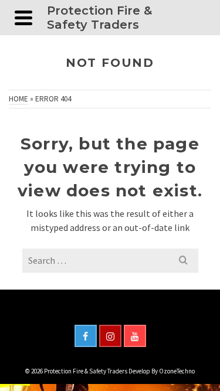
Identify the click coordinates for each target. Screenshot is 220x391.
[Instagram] (110, 336)
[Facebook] (86, 336)
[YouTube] (135, 336)
